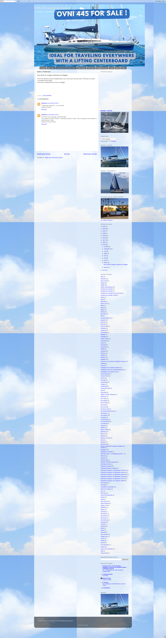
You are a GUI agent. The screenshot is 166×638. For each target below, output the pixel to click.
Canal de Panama (106, 318)
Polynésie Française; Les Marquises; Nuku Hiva (114, 474)
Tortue (102, 538)
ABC (102, 276)
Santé (117, 68)
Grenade (103, 380)
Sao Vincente (104, 520)
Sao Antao (103, 518)
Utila (102, 551)
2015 (104, 244)
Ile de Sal (103, 404)
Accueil (67, 154)
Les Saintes (104, 423)
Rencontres (91, 68)
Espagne (103, 359)
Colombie (103, 336)
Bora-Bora (103, 314)
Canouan (103, 322)
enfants (103, 355)
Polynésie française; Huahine (109, 468)
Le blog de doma (107, 574)
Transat (103, 542)
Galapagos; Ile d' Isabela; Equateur (110, 367)
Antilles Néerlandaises (107, 287)
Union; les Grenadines (107, 549)
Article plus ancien (90, 154)
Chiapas (103, 334)
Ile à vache (104, 398)
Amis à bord (104, 280)
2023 (104, 226)
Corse (102, 342)
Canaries (103, 320)
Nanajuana (104, 449)
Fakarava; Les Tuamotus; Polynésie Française (113, 361)
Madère (103, 427)
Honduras (103, 396)
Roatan (103, 497)
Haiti (102, 390)
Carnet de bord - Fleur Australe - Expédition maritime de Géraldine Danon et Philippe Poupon (114, 567)
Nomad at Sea (107, 578)
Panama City (104, 460)
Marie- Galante (105, 429)
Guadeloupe (104, 382)
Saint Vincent (104, 501)
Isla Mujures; (104, 413)
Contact (123, 68)
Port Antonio (104, 482)
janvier (106, 267)
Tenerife (103, 532)
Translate (113, 141)
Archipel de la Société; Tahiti (108, 295)
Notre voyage (81, 68)
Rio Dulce (103, 493)
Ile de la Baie (104, 402)
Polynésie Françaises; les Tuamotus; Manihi (113, 480)
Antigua (103, 283)
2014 (104, 270)
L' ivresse (105, 582)
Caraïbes (103, 328)
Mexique (103, 436)
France (103, 365)
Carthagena (104, 332)
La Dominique (104, 419)
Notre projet (51, 68)
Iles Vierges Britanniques (107, 411)
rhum (102, 491)
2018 (104, 237)
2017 (104, 240)
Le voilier (42, 68)
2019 (104, 235)
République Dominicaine (107, 487)
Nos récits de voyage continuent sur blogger (116, 264)
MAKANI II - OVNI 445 (106, 110)
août (105, 251)
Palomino (103, 456)
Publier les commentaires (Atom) (54, 157)
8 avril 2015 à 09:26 (53, 114)
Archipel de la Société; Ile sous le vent (111, 293)
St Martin (103, 526)
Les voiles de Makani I (107, 220)
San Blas (103, 511)
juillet (105, 253)
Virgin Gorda (104, 553)
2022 (104, 228)
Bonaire (103, 311)
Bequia (103, 307)
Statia (102, 528)
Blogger (86, 625)
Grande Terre (104, 376)
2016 (104, 242)
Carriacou (103, 330)
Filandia (103, 363)
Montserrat (104, 444)
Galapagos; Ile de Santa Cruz (109, 371)
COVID (103, 349)
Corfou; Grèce (105, 338)
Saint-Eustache (105, 503)
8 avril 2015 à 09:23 (53, 103)
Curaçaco (103, 351)
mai (105, 258)
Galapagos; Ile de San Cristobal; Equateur (112, 369)
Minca (102, 440)
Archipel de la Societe (107, 289)
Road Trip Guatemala (106, 495)
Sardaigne (103, 522)
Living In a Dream (107, 579)
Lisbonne (103, 425)
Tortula (103, 540)
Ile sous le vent (105, 409)
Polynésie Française (106, 466)
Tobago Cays (104, 536)
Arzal (102, 299)
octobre (106, 246)
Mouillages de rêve (101, 68)
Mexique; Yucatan (105, 438)
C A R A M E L (106, 588)
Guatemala (104, 386)
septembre (107, 249)
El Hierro (103, 353)
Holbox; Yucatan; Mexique (108, 394)
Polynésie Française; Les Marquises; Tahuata (113, 476)
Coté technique (71, 68)
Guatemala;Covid (105, 388)
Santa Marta (104, 515)
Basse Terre (104, 303)
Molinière (103, 442)
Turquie (103, 546)
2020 (104, 233)
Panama (103, 458)
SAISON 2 (103, 507)
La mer (111, 68)
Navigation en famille (106, 451)
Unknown (44, 103)
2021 (104, 231)
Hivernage (103, 392)
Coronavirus (104, 340)
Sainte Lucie (104, 505)
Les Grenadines (105, 421)
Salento (103, 509)
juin (105, 255)
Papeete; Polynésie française (109, 462)
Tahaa (102, 530)
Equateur (103, 357)
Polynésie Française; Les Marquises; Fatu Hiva (113, 470)
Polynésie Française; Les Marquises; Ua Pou (113, 478)
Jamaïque (103, 417)
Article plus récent (43, 154)
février (106, 262)
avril (105, 260)
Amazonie (103, 278)
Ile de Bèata (104, 400)
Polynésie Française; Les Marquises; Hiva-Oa (113, 472)
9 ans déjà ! (105, 575)
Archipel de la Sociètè (107, 291)
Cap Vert (103, 324)
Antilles (103, 285)
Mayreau (103, 433)
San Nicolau (104, 513)
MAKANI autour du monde (52, 8)
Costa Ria (103, 345)
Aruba (102, 297)
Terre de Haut (104, 534)
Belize (102, 305)
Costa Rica (104, 347)
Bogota (103, 309)
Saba (102, 499)
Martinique (104, 431)
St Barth (103, 524)
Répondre (44, 109)
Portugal (103, 484)
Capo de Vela (104, 326)
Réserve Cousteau (106, 489)
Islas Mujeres (104, 415)
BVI (102, 316)
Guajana (103, 384)
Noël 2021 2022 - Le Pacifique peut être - (112, 453)
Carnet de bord (60, 68)
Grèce (102, 378)
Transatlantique (105, 544)
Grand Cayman (105, 373)
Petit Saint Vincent (106, 464)
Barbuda (103, 301)
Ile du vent (103, 407)
